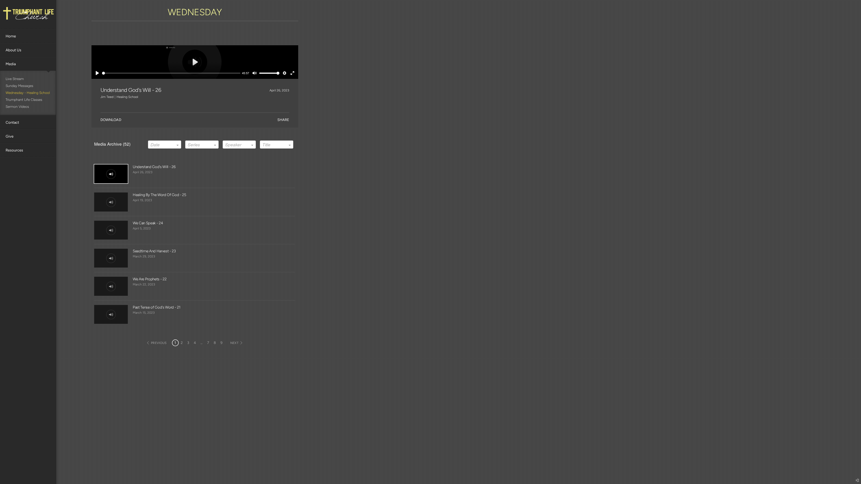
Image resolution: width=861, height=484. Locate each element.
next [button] (234, 343)
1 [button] (175, 343)
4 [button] (195, 343)
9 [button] (221, 343)
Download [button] (110, 120)
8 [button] (215, 343)
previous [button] (159, 343)
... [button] (201, 343)
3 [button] (188, 343)
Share (283, 120)
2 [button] (182, 343)
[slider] (171, 73)
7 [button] (208, 343)
